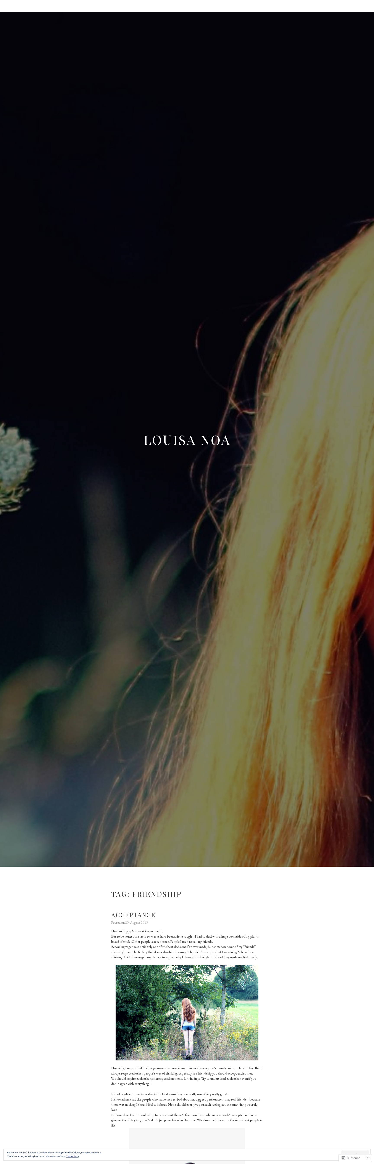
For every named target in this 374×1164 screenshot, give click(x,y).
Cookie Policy (72, 1156)
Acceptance (133, 915)
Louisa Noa (187, 439)
